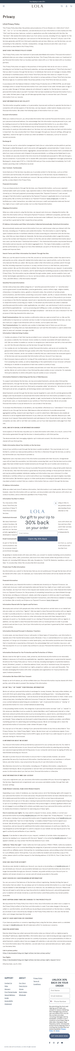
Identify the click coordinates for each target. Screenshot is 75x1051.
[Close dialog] (55, 503)
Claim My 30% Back (37, 539)
